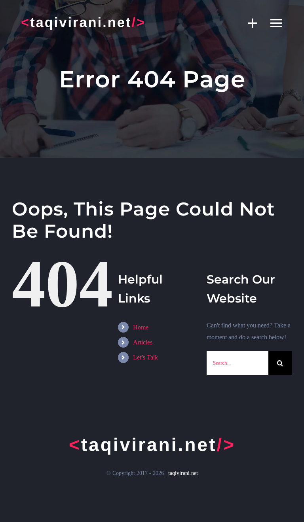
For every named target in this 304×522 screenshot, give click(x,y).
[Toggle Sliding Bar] (248, 23)
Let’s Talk (145, 357)
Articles (142, 342)
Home (140, 327)
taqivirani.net (183, 473)
